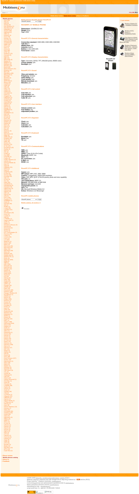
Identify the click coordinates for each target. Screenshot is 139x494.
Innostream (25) (9, 212)
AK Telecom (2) (8, 28)
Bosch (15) (7, 82)
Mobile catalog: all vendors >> (31, 202)
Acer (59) (7, 20)
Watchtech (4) (8, 417)
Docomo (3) (7, 120)
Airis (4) (6, 23)
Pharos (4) (7, 297)
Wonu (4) (7, 422)
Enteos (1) (7, 143)
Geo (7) (6, 164)
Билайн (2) (7, 444)
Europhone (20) (9, 147)
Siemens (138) (8, 344)
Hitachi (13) (7, 191)
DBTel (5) (7, 111)
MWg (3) (6, 261)
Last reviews (125, 20)
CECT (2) (7, 88)
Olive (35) (7, 279)
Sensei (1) (7, 335)
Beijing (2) (7, 61)
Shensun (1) (8, 343)
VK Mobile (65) (8, 411)
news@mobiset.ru (54, 484)
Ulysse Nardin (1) (9, 400)
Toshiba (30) (8, 391)
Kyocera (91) (8, 234)
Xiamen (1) (7, 426)
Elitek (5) (6, 135)
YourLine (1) (8, 437)
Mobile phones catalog (70, 16)
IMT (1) (6, 211)
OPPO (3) (7, 284)
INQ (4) (6, 217)
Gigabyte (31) (8, 167)
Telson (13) (7, 378)
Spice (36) (7, 362)
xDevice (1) (7, 425)
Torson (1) (7, 388)
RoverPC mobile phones (30, 196)
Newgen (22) (8, 268)
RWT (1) (6, 320)
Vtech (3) (7, 416)
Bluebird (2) (7, 78)
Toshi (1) (6, 390)
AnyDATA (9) (8, 43)
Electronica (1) (8, 134)
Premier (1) (7, 303)
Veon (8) (6, 405)
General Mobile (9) (9, 162)
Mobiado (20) (8, 253)
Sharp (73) (7, 341)
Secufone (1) (8, 329)
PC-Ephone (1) (8, 294)
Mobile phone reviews (57, 16)
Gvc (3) (6, 181)
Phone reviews (7, 455)
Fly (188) (7, 155)
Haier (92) (7, 182)
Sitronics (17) (8, 347)
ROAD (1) (7, 315)
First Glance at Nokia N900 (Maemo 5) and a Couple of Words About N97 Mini (129, 40)
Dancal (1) (7, 106)
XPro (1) (6, 432)
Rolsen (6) (7, 317)
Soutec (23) (7, 359)
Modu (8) (7, 258)
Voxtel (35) (7, 414)
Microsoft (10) (8, 247)
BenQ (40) (7, 67)
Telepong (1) (8, 375)
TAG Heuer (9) (8, 370)
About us (79, 16)
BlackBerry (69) (8, 73)
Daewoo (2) (7, 103)
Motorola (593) (8, 259)
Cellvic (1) (7, 90)
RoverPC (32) (8, 319)
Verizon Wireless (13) (10, 406)
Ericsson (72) (8, 144)
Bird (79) (6, 71)
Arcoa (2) (7, 46)
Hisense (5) (7, 190)
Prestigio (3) (7, 305)
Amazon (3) (7, 35)
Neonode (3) (8, 265)
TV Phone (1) (8, 394)
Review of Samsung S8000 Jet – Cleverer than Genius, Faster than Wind (131, 48)
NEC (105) (7, 264)
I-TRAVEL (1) (8, 218)
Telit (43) (6, 376)
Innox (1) (7, 214)
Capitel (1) (7, 84)
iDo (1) (6, 205)
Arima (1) (7, 49)
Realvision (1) (8, 314)
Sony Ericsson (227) (10, 358)
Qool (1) (6, 308)
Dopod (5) (7, 123)
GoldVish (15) (8, 171)
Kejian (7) (7, 223)
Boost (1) (7, 79)
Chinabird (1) (8, 93)
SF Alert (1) (7, 340)
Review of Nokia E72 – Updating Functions (131, 24)
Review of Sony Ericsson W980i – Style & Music (130, 54)
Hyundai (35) (8, 203)
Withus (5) (7, 419)
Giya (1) (6, 170)
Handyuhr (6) (8, 187)
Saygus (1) (7, 326)
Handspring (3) (8, 185)
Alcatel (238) (8, 31)
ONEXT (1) (7, 282)
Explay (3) (7, 149)
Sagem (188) (8, 322)
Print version (26, 208)
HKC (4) (6, 193)
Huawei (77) (7, 199)
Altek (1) (6, 34)
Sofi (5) (6, 353)
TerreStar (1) (8, 381)
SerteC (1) (7, 337)
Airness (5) (7, 24)
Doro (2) (6, 125)
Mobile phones (8, 18)
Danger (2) (7, 108)
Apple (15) (7, 44)
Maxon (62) (7, 243)
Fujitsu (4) (7, 158)
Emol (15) (7, 140)
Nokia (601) (7, 273)
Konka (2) (7, 229)
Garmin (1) (7, 161)
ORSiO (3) (7, 287)
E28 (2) (6, 129)
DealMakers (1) (8, 112)
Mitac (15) (7, 249)
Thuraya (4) (7, 384)
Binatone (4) (8, 70)
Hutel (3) (6, 202)
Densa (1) (7, 115)
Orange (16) (8, 285)
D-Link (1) (7, 117)
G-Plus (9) (7, 173)
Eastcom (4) (7, 131)
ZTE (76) (7, 443)
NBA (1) (6, 262)
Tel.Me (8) (7, 373)
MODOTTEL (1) (9, 256)
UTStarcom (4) (8, 402)
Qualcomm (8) (8, 311)
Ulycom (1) (7, 399)
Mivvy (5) (7, 252)
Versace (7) (7, 408)
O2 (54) (6, 276)
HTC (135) (7, 197)
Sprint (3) (7, 364)
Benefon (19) (8, 65)
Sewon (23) (7, 338)
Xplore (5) (7, 431)
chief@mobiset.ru (56, 481)
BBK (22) (7, 58)
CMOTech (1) (8, 97)
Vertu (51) (7, 409)
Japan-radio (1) (8, 220)
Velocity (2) (7, 403)
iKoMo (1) (7, 206)
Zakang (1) (7, 438)
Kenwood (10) (8, 228)
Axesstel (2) (7, 55)
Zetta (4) (6, 441)
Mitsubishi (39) (8, 250)
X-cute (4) (7, 423)
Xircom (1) (7, 429)
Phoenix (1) (7, 300)
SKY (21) (7, 349)
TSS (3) (6, 393)
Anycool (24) (8, 41)
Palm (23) (7, 288)
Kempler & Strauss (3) (10, 225)
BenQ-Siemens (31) (10, 68)
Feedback (85, 16)
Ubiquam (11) (8, 396)
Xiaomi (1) (7, 428)
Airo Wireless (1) (9, 26)
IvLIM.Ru (62, 478)
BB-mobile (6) (8, 59)
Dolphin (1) (7, 121)
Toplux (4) (7, 387)
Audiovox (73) (8, 53)
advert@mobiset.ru (45, 486)
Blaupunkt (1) (8, 74)
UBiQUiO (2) (8, 397)
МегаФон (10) (8, 447)
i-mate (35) (7, 208)
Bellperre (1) (8, 62)
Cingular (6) (7, 96)
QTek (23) (7, 309)
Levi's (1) (7, 238)
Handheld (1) (8, 184)
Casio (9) (7, 85)
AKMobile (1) (8, 29)
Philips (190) (8, 299)
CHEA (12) (7, 91)
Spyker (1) (7, 365)
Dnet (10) (7, 118)
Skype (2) (7, 350)
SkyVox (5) (7, 352)
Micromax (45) (8, 246)
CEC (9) (6, 87)
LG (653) (7, 240)
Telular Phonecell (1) (10, 379)
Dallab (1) (7, 105)
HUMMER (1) (8, 200)
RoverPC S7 (47, 19)
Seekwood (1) (8, 332)
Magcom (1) (7, 241)
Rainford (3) (7, 312)
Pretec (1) (7, 306)
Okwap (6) (7, 278)
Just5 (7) (6, 222)
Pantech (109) (8, 291)
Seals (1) (7, 328)
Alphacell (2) (8, 32)
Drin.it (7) (7, 126)
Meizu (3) (7, 244)
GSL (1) (6, 178)
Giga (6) (6, 165)
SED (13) (7, 331)
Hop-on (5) (7, 194)
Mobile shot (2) (8, 255)
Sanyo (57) (7, 325)
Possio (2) (7, 302)
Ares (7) (6, 47)
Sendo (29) (7, 334)
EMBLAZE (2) (8, 137)
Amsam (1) (7, 38)
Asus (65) (7, 50)
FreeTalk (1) (7, 156)
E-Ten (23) (7, 146)
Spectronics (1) (8, 361)
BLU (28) (7, 76)
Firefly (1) (7, 153)
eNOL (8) (7, 141)
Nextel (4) (7, 270)
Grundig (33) (8, 176)
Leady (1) (7, 235)
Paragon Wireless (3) (10, 293)
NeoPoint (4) (8, 267)
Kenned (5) (7, 226)
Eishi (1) (6, 132)
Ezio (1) (6, 150)
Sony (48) (7, 356)
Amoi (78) (7, 37)
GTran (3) (7, 179)
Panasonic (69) (8, 290)
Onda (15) (7, 281)
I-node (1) (7, 215)
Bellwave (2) (8, 64)
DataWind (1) (8, 109)
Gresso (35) (7, 175)
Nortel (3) (7, 275)
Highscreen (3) (8, 188)
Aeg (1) (6, 21)
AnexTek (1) (7, 40)
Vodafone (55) (8, 412)
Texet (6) (6, 382)
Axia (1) (6, 56)
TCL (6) (6, 372)
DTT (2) (6, 128)
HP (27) (6, 196)
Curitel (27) (7, 100)
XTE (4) (6, 434)
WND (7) (6, 420)
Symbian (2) (7, 367)
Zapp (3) (6, 440)
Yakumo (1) (7, 435)
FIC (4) (6, 152)
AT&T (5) (7, 52)
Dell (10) (6, 114)
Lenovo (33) (7, 237)
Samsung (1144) (9, 323)
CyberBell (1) (8, 102)
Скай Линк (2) (8, 450)
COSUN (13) (8, 99)
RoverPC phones (37, 19)
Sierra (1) (7, 346)
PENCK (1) (7, 296)
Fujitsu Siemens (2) (10, 159)
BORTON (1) (8, 81)
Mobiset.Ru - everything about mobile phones (47, 478)
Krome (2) (7, 231)
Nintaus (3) (7, 272)
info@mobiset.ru (69, 483)
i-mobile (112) (8, 209)
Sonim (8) (7, 355)
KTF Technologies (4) (10, 232)
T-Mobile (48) (8, 385)
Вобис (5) (7, 446)
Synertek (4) (8, 369)
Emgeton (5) (8, 138)
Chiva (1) (7, 94)
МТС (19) (7, 449)
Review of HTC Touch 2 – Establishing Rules (130, 32)
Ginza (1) (7, 168)
